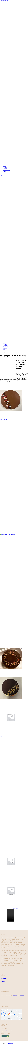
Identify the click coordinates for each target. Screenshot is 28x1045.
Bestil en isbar (6, 170)
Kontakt (5, 171)
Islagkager (5, 167)
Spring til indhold (4, 0)
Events (4, 172)
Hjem (1, 351)
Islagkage (4, 978)
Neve (1, 1043)
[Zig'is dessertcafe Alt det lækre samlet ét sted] (14, 82)
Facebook (22, 995)
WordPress (10, 1043)
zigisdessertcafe (4, 1030)
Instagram (15, 995)
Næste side (15, 908)
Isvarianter (5, 168)
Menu (4, 166)
